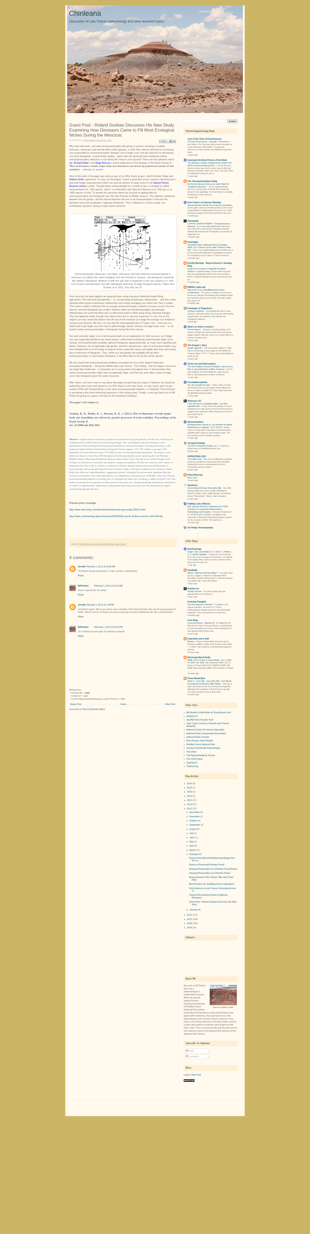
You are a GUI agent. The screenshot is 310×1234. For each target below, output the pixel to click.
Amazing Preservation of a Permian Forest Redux (213, 869)
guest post (120, 544)
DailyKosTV (192, 716)
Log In (187, 1075)
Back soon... (193, 477)
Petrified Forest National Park (200, 744)
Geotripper (192, 242)
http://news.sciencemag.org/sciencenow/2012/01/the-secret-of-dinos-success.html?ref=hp (116, 516)
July (191, 833)
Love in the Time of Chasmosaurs (204, 139)
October (193, 820)
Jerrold (81, 566)
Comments (193, 1056)
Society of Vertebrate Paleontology (203, 748)
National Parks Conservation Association (206, 733)
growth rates (107, 544)
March (192, 850)
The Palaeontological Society (200, 755)
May (191, 841)
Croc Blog (192, 620)
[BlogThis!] (164, 141)
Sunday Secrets (194, 591)
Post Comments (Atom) (94, 709)
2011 (189, 915)
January (193, 909)
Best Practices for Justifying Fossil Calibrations (211, 884)
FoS (123, 699)
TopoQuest (191, 762)
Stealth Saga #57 (195, 348)
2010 (189, 919)
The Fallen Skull (194, 459)
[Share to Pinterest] (174, 141)
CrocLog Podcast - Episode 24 (201, 623)
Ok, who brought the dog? (199, 385)
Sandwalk (192, 570)
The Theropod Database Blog (202, 181)
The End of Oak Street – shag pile (202, 142)
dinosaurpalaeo (195, 422)
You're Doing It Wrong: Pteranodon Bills (204, 488)
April (191, 846)
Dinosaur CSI (194, 401)
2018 (189, 787)
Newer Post (75, 704)
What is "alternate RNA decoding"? (202, 573)
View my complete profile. (223, 1007)
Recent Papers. (194, 329)
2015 (189, 796)
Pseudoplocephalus (197, 382)
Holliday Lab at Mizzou (198, 504)
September (195, 825)
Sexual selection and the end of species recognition (209, 205)
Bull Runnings (194, 549)
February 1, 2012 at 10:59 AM (100, 566)
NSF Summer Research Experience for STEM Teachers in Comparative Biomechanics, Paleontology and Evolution (207, 509)
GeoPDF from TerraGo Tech (199, 720)
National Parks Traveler (197, 737)
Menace (191, 641)
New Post (196, 1075)
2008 (189, 927)
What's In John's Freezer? (200, 327)
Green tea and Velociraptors (201, 364)
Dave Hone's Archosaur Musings (204, 202)
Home (123, 704)
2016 (189, 792)
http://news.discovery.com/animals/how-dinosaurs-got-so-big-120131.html (107, 509)
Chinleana (85, 13)
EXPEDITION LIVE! (196, 456)
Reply (81, 575)
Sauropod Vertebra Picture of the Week (207, 160)
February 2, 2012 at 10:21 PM (108, 627)
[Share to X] (167, 141)
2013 (189, 804)
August (193, 829)
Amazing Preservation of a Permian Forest (209, 873)
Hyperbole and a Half (198, 638)
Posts (191, 1051)
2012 (189, 808)
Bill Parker (83, 586)
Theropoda (192, 221)
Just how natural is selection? (200, 604)
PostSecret (193, 588)
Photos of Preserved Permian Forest (206, 864)
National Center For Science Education (205, 729)
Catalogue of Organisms (199, 308)
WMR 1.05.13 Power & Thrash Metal (203, 660)
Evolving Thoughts (196, 601)
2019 (189, 783)
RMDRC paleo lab (196, 287)
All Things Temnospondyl (200, 527)
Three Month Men (196, 678)
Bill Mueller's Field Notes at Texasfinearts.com (208, 712)
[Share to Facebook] (171, 141)
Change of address (196, 311)
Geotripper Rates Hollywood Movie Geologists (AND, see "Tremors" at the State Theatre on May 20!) (209, 247)
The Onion (191, 752)
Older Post (170, 704)
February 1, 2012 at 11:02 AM (108, 586)
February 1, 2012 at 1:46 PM (100, 605)
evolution (95, 544)
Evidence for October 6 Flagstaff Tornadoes (206, 269)
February (194, 854)
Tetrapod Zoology (196, 443)
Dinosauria (84, 544)
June (192, 837)
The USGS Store (194, 759)
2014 (189, 800)
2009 (189, 923)
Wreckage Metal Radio (198, 657)
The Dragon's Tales (197, 345)
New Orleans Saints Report (199, 740)
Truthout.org (192, 766)
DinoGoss (192, 485)
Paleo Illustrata (195, 475)
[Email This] (161, 141)
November (194, 816)
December (194, 812)
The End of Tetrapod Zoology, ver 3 (203, 446)
